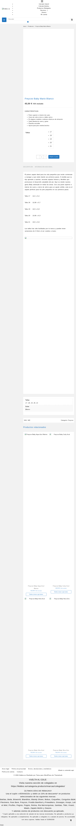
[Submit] (27, 22)
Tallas (28, 132)
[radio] (52, 132)
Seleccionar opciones (36, 594)
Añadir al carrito (53, 157)
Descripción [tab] (28, 167)
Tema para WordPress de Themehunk (49, 775)
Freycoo (70, 420)
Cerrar (1, 825)
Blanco (27, 409)
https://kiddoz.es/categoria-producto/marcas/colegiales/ (38, 786)
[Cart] (72, 19)
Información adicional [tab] (44, 167)
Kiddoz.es (22, 775)
